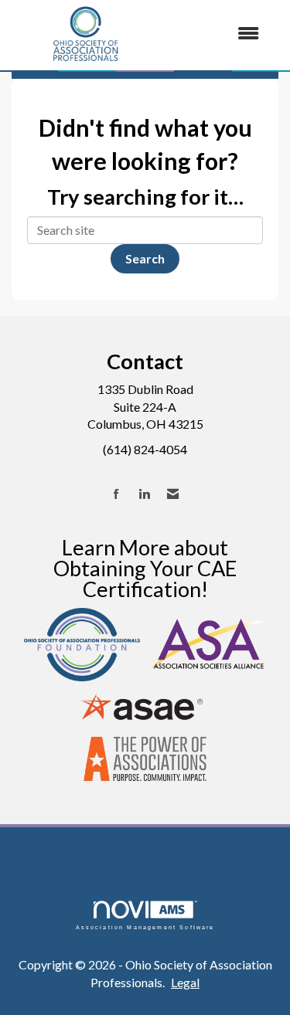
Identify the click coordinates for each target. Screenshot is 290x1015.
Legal (185, 982)
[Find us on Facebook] (116, 494)
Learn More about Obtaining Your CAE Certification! (145, 568)
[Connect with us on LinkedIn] (144, 494)
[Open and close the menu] (217, 33)
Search (145, 258)
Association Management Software (145, 926)
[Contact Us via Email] (172, 494)
